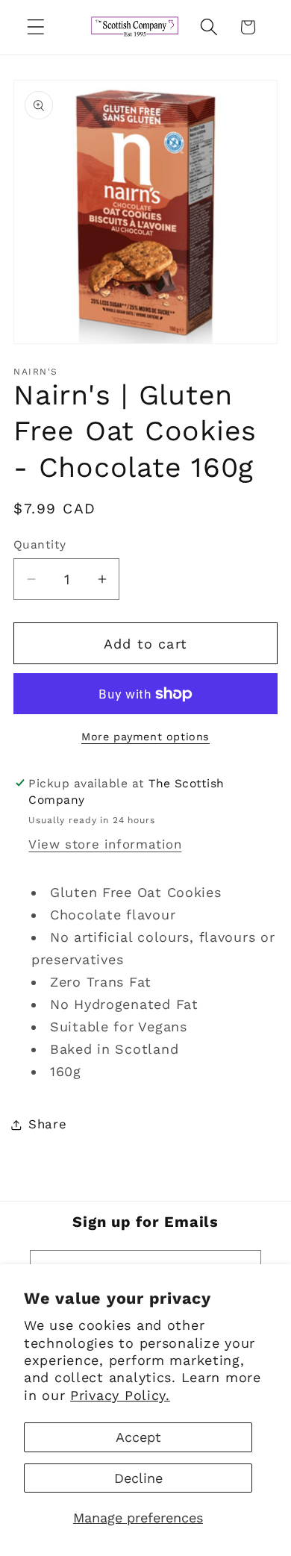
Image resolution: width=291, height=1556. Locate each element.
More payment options (145, 737)
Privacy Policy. (120, 1395)
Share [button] (47, 1123)
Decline (138, 1478)
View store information (104, 844)
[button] (36, 27)
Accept (138, 1437)
